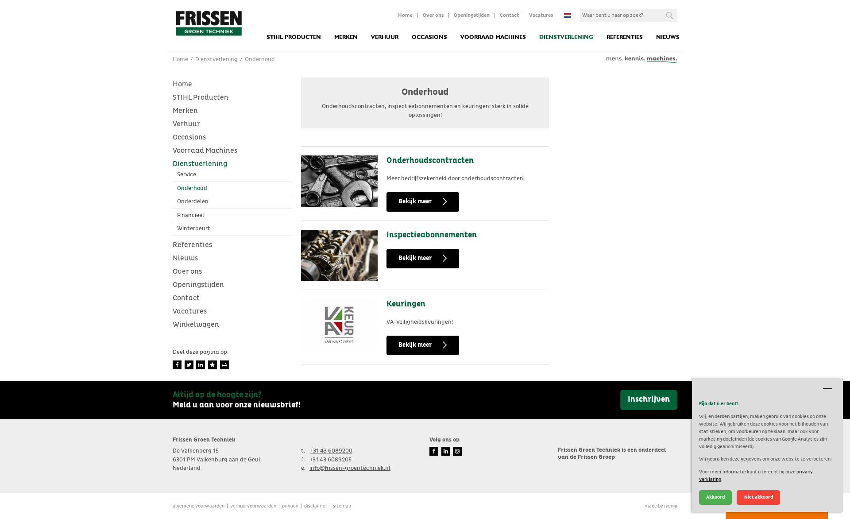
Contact (509, 15)
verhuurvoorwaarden (253, 506)
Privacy (290, 506)
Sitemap (342, 506)
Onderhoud (192, 188)
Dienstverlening (566, 37)
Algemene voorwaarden (198, 506)
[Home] (208, 23)
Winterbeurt (193, 229)
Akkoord (715, 497)
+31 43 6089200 (331, 451)
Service (186, 175)
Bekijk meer (415, 201)
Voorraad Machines (493, 37)
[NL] (567, 15)
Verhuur (384, 37)
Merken (346, 37)
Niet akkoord (758, 497)
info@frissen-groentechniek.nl (349, 468)
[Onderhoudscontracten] (339, 181)
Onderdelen (193, 202)
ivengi (670, 506)
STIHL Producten (294, 37)
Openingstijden (472, 15)
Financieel (190, 215)
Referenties (625, 37)
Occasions (429, 37)
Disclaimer (315, 506)
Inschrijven (649, 399)
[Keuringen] (339, 324)
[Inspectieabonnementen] (339, 255)
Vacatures (541, 15)
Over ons (433, 15)
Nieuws (668, 37)
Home (405, 15)
